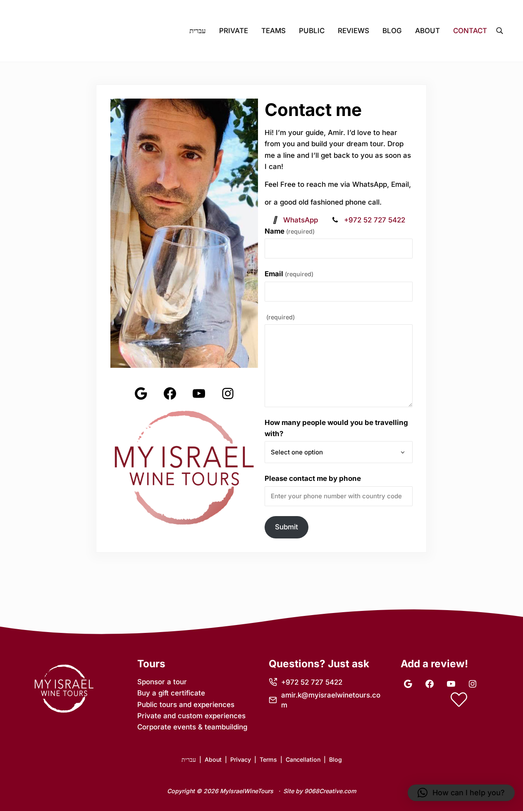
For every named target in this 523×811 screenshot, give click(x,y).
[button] (461, 792)
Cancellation (303, 759)
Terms (268, 759)
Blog (335, 759)
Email (289, 274)
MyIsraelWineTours (246, 790)
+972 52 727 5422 (373, 220)
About (213, 759)
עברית (188, 759)
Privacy (240, 759)
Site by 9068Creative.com (319, 790)
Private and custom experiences (191, 716)
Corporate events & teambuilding (192, 727)
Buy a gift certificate (171, 693)
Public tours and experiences (185, 704)
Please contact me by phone (313, 478)
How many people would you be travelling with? (336, 428)
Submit (286, 527)
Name (290, 231)
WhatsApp (300, 220)
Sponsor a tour (162, 682)
